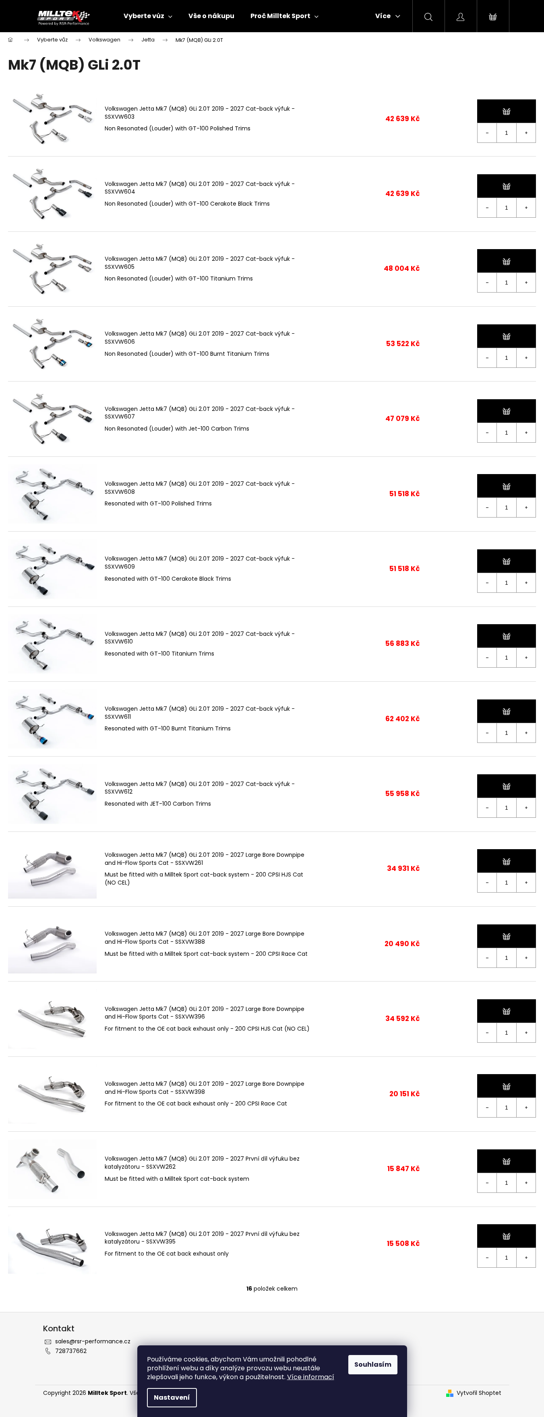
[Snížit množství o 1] (487, 132)
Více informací (310, 1377)
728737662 (71, 1351)
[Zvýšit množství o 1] (526, 132)
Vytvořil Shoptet (479, 1393)
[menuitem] (148, 16)
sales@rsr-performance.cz (92, 1341)
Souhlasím (372, 1364)
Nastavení (172, 1397)
